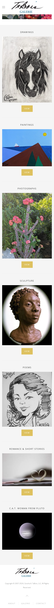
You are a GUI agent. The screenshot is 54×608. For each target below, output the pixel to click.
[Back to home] (27, 7)
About (11, 603)
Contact (41, 603)
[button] (3, 7)
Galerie (25, 603)
